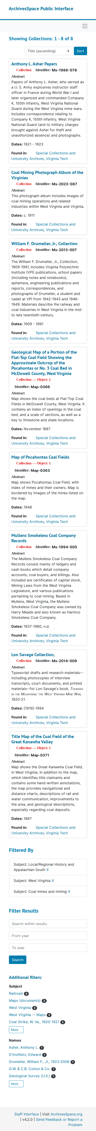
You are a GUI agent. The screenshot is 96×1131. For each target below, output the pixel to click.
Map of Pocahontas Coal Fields (40, 457)
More (15, 1030)
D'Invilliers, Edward (27, 1054)
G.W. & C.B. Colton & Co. (31, 1068)
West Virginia (22, 1007)
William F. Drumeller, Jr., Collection (44, 243)
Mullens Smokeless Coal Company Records (43, 538)
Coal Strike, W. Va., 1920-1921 (36, 1022)
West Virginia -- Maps (29, 1014)
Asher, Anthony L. (25, 1047)
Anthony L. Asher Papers (34, 64)
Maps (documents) (27, 1000)
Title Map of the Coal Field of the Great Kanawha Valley (42, 739)
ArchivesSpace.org (66, 1114)
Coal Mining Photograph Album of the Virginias (47, 175)
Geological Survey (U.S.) (31, 1076)
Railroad (18, 993)
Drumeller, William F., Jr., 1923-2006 (41, 1061)
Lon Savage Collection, (33, 654)
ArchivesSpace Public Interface (41, 8)
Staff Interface (26, 1114)
